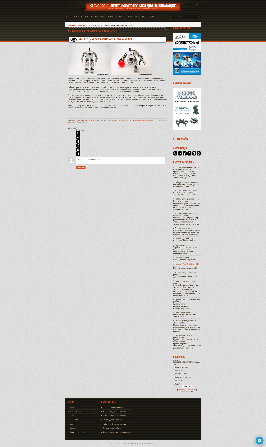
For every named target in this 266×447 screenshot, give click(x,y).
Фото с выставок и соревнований (117, 432)
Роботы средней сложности (114, 411)
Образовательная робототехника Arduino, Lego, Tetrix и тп (185, 314)
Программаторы (181, 245)
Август (85, 25)
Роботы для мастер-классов (114, 420)
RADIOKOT (180, 380)
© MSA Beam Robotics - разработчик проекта (141, 443)
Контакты (73, 428)
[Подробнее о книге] (187, 74)
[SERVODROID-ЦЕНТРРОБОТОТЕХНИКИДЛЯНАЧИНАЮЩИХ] (133, 6)
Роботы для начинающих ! (186, 167)
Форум (72, 416)
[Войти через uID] (78, 133)
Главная (71, 25)
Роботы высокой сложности (114, 416)
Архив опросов (191, 389)
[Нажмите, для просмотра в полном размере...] (89, 74)
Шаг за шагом (75, 411)
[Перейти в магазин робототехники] (187, 129)
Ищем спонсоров (77, 432)
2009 (79, 25)
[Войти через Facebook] (78, 141)
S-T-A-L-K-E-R (123, 120)
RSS (199, 4)
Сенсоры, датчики (182, 239)
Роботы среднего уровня (185, 182)
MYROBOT (180, 370)
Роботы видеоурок (182, 228)
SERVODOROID (182, 367)
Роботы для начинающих (113, 407)
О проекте (74, 420)
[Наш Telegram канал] (260, 441)
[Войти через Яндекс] (78, 145)
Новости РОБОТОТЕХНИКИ (86, 120)
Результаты (181, 389)
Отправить (81, 168)
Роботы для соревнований (186, 199)
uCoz (123, 443)
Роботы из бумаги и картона (114, 424)
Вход (195, 4)
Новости (73, 407)
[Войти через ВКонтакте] (78, 137)
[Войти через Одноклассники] (78, 154)
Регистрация (187, 4)
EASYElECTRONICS (183, 377)
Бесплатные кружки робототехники (182, 336)
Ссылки (73, 424)
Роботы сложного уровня (185, 190)
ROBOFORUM (181, 374)
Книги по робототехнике (185, 214)
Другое (178, 384)
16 (91, 25)
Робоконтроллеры (182, 258)
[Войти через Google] (78, 150)
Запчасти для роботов (112, 428)
